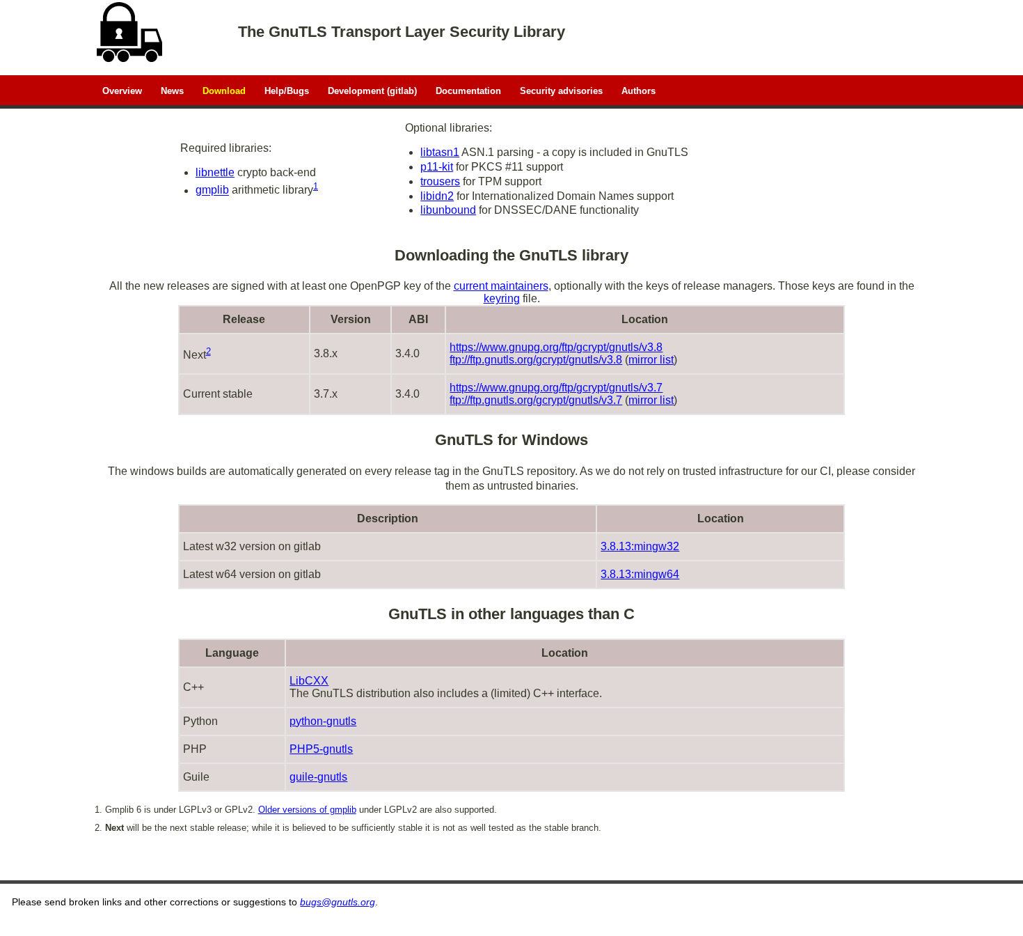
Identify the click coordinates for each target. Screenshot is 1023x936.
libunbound (448, 210)
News (172, 90)
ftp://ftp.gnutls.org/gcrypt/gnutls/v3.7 (536, 400)
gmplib (212, 190)
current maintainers (501, 286)
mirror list (651, 360)
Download (224, 90)
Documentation (468, 90)
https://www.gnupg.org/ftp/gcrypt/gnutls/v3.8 (556, 347)
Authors (638, 90)
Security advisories (561, 90)
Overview (122, 90)
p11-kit (436, 167)
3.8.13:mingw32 (640, 546)
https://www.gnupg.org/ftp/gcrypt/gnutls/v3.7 (556, 387)
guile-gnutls (318, 777)
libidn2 (437, 196)
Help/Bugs (286, 90)
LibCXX (309, 681)
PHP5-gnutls (321, 749)
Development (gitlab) (372, 90)
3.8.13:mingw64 (640, 574)
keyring (502, 298)
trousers (440, 181)
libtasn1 (439, 152)
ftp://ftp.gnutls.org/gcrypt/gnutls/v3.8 (536, 360)
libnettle (215, 172)
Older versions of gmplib (307, 809)
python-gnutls (323, 721)
